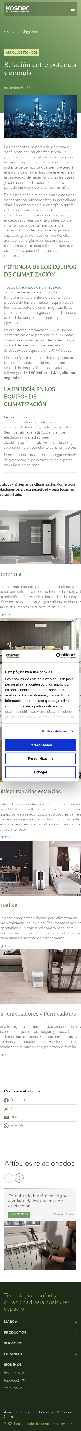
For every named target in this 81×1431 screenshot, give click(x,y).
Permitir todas (40, 745)
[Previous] (9, 1178)
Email (14, 1117)
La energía (13, 417)
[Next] (19, 1178)
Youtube (11, 1388)
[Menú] (73, 9)
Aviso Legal (12, 1412)
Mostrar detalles (54, 731)
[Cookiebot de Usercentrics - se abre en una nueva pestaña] (57, 656)
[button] (40, 1322)
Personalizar (38, 758)
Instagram (12, 1373)
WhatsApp (18, 1125)
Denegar (40, 772)
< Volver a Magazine (21, 32)
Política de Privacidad (38, 1412)
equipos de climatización (43, 287)
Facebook (17, 1100)
